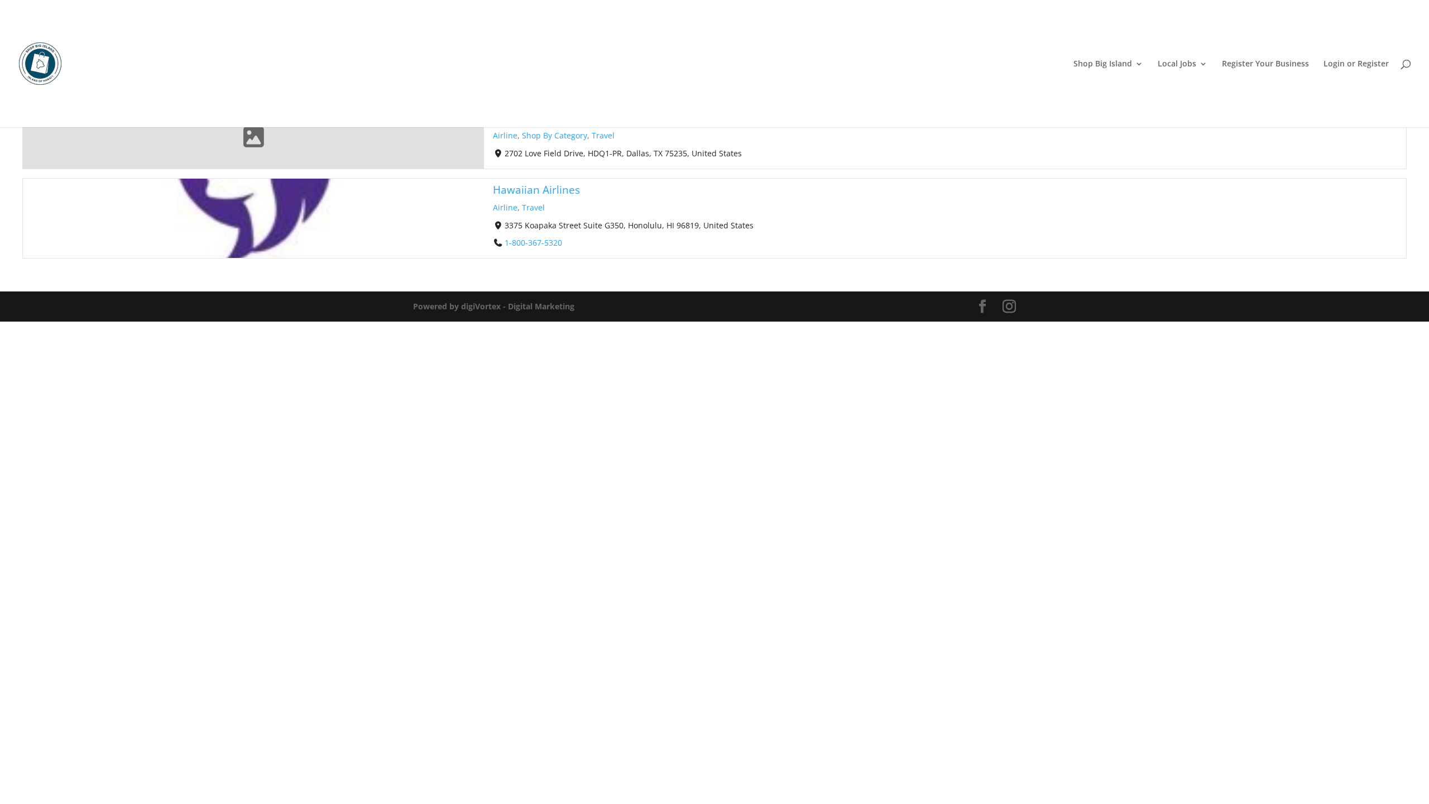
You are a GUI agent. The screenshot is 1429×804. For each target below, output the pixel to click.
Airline (505, 135)
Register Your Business (1265, 64)
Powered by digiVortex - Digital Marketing (493, 306)
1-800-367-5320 (533, 242)
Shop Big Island (1102, 64)
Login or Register (1356, 64)
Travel (603, 135)
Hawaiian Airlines (536, 189)
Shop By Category (554, 135)
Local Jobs (1177, 64)
